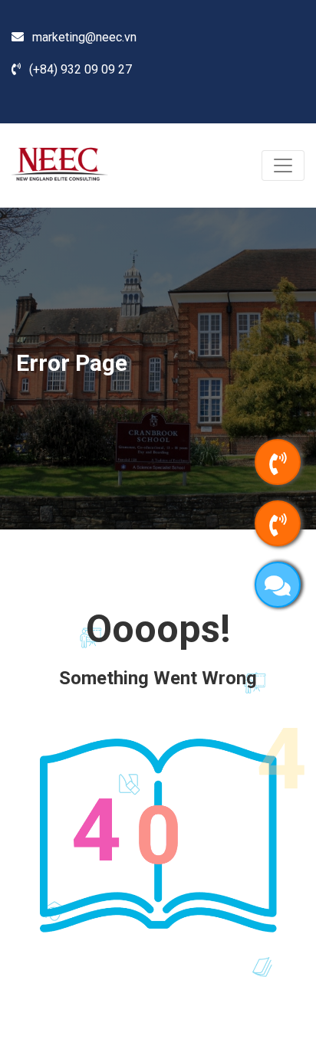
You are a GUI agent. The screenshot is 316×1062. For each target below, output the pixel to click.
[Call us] (278, 462)
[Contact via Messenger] (278, 585)
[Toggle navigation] (283, 165)
